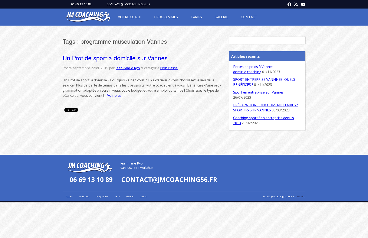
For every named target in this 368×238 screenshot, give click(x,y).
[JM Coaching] (88, 18)
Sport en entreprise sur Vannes (258, 92)
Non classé (169, 68)
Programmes (166, 17)
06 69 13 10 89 (81, 4)
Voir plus (114, 95)
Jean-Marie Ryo (127, 68)
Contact (249, 17)
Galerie (221, 17)
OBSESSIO (300, 196)
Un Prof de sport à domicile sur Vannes (115, 57)
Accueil (69, 196)
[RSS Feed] (295, 3)
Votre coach (129, 17)
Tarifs (196, 17)
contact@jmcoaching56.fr (128, 4)
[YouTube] (302, 3)
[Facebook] (288, 3)
